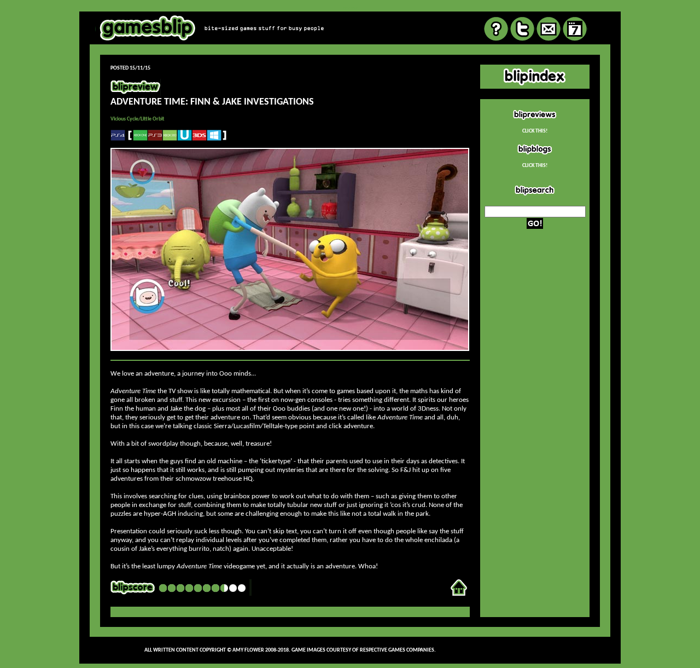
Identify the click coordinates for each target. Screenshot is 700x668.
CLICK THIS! (534, 131)
